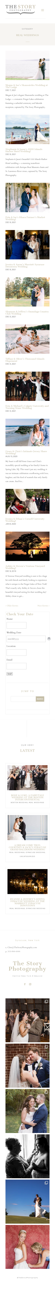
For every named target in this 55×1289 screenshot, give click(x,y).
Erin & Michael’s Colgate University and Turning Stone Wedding (27, 407)
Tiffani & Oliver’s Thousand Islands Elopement (24, 359)
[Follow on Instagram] (30, 984)
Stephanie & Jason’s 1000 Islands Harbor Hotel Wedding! (23, 150)
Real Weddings (36, 802)
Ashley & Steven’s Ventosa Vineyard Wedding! (25, 567)
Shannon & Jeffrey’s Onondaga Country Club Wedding (27, 312)
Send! (10, 674)
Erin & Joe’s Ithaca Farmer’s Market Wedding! (25, 218)
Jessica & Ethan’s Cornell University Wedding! (24, 519)
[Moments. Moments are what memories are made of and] (27, 1156)
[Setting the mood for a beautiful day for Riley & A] (27, 1247)
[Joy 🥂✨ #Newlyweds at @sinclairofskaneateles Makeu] (27, 1111)
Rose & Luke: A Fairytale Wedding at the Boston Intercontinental (27, 797)
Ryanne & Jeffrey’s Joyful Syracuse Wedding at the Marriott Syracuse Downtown (27, 902)
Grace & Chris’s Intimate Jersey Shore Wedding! (26, 452)
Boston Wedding (19, 802)
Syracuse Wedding (35, 852)
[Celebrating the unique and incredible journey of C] (27, 1020)
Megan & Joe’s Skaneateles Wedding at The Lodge (26, 86)
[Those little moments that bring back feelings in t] (27, 1202)
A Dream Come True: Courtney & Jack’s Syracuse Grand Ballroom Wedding (27, 847)
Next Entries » (44, 605)
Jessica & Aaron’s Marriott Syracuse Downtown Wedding (24, 265)
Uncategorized (27, 856)
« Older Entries (11, 605)
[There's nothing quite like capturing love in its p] (27, 1066)
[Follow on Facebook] (25, 984)
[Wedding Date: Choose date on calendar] (49, 639)
